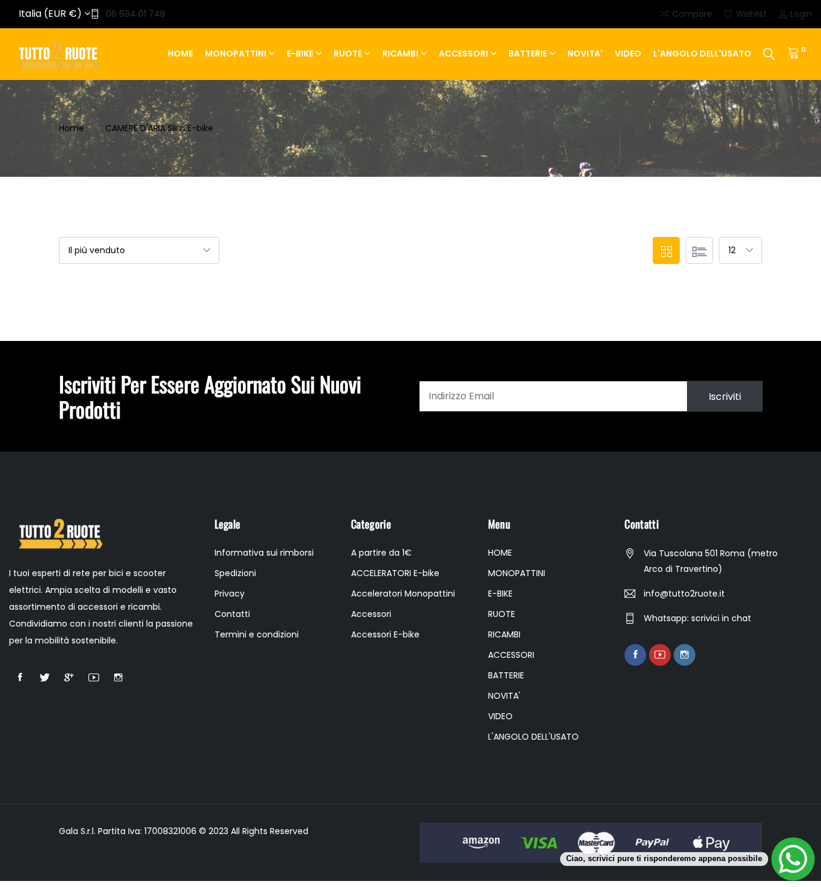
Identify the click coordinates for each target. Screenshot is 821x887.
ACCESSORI (463, 54)
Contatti (232, 614)
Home (71, 128)
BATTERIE (527, 54)
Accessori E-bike (385, 634)
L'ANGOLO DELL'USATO (702, 54)
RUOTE (348, 54)
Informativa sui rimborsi (264, 553)
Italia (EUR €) (51, 13)
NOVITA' (585, 54)
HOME (180, 54)
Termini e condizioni (257, 634)
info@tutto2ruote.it (684, 594)
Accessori (371, 614)
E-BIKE (300, 54)
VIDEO (628, 54)
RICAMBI (400, 54)
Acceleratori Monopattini (403, 594)
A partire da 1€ (381, 553)
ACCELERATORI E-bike (395, 573)
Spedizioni (235, 573)
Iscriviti (725, 396)
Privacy (230, 594)
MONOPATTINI (235, 54)
